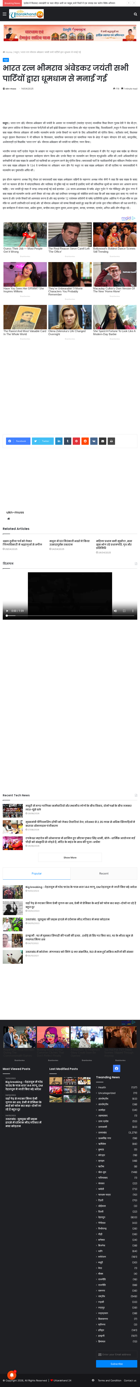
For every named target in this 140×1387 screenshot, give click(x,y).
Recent (103, 873)
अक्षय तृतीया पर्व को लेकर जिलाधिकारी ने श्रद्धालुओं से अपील (22, 542)
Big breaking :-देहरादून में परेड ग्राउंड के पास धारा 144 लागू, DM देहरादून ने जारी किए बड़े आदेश (81, 887)
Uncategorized (106, 1093)
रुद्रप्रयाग (103, 1313)
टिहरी (100, 1200)
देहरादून (101, 1217)
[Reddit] (85, 441)
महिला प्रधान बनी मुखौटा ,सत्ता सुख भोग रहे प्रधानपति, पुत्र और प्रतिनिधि (114, 544)
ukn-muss (10, 88)
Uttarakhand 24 (62, 1380)
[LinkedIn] (59, 441)
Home (8, 52)
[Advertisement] (70, 107)
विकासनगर (103, 1318)
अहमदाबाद (103, 1115)
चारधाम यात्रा (104, 1194)
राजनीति (102, 1279)
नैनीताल (101, 1222)
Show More (70, 857)
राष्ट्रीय (101, 1296)
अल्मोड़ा (101, 1110)
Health (102, 1087)
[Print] (111, 441)
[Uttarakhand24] (26, 14)
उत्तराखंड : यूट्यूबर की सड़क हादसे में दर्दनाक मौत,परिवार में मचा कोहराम (68, 919)
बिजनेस (101, 1245)
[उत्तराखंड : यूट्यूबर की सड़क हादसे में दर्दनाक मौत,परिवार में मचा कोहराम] (13, 924)
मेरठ (100, 1268)
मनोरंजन (102, 1256)
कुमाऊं (101, 1149)
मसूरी (100, 1262)
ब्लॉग (100, 1251)
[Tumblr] (67, 441)
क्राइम (101, 1160)
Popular (37, 873)
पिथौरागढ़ (102, 1228)
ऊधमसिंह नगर (104, 1138)
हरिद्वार (101, 1330)
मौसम (100, 1273)
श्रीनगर (101, 1324)
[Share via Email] (102, 441)
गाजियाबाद (103, 1177)
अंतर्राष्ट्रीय (103, 1098)
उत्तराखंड (102, 1132)
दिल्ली (100, 1211)
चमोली (101, 1189)
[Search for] (135, 15)
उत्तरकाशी (102, 1126)
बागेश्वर (101, 1239)
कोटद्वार (101, 1155)
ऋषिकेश (102, 1143)
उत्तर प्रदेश (103, 1121)
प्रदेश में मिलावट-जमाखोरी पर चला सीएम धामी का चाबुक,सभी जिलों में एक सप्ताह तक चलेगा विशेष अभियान (69, 3)
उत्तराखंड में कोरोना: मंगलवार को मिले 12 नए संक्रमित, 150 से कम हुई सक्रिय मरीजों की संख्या (79, 952)
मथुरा (16, 52)
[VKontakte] (94, 441)
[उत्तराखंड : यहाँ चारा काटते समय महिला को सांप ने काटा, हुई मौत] (55, 1080)
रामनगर (101, 1290)
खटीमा (101, 1166)
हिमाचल (101, 1341)
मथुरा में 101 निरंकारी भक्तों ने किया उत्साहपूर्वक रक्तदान (69, 542)
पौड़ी (100, 1234)
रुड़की (101, 1301)
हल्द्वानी (101, 1335)
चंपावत (101, 1183)
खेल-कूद (102, 1172)
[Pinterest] (76, 441)
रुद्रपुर (101, 1307)
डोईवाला (102, 1205)
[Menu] (4, 15)
